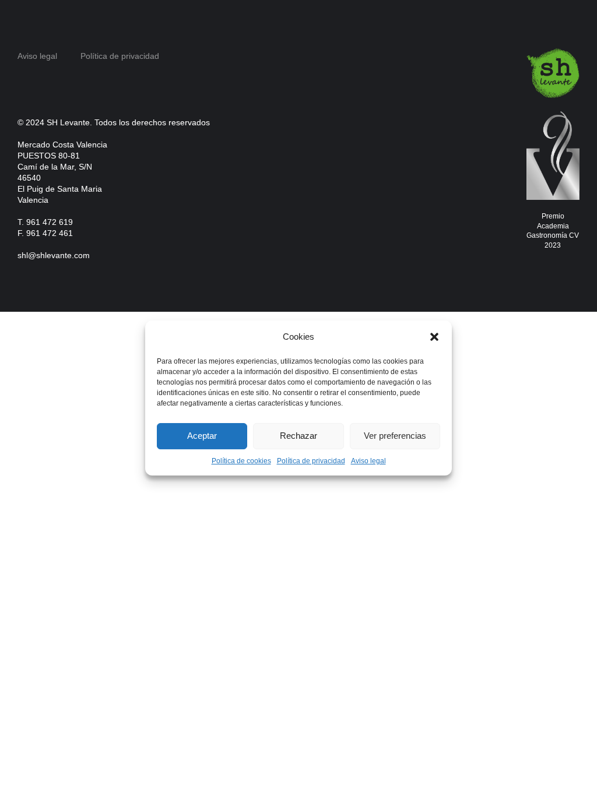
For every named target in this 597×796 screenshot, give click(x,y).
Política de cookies (241, 461)
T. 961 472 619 (45, 222)
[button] (434, 337)
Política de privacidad (311, 461)
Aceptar (202, 436)
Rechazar (298, 436)
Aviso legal (368, 461)
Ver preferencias (395, 436)
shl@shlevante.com (53, 255)
